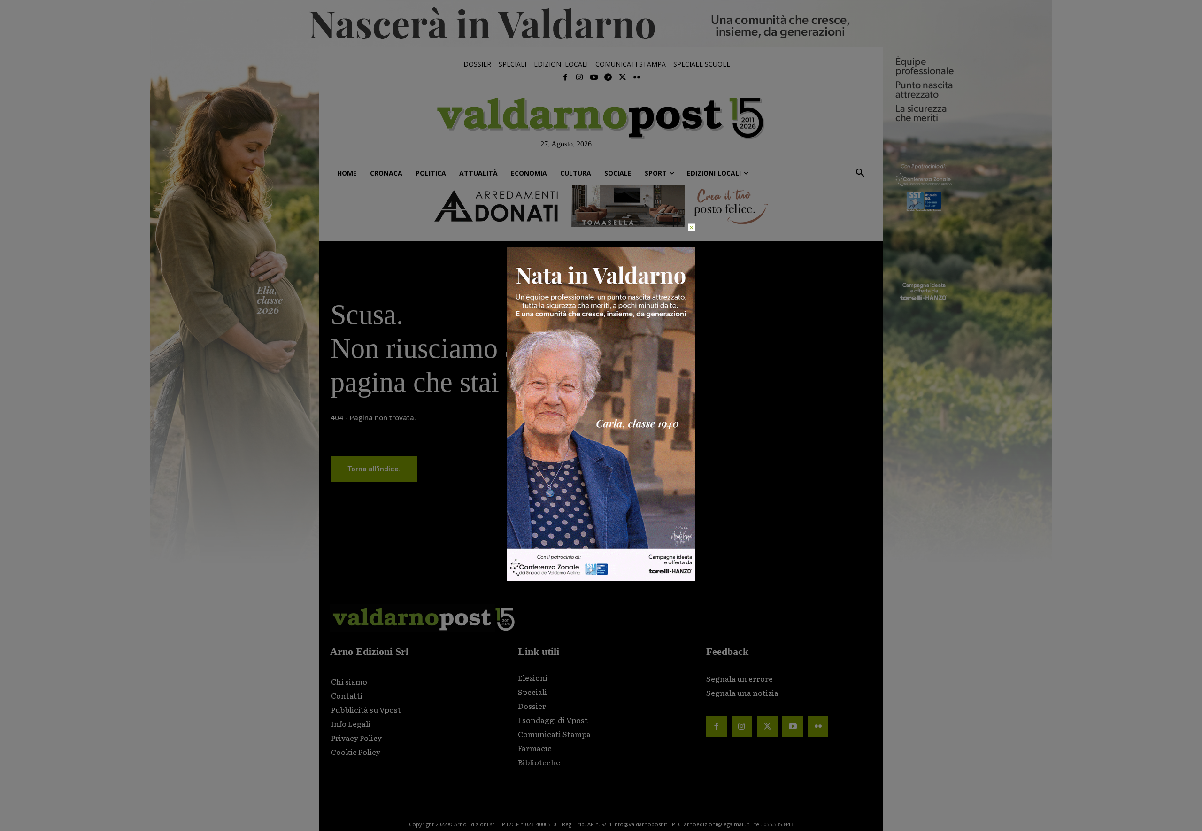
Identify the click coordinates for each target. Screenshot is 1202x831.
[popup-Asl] (601, 579)
